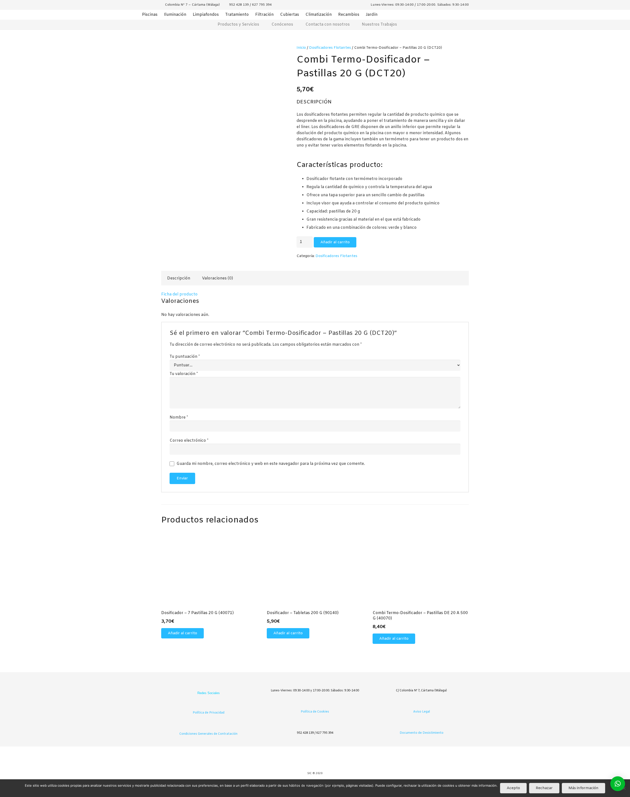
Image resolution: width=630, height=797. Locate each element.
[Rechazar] (623, 788)
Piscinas (150, 14)
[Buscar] (432, 24)
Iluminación (175, 14)
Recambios (348, 14)
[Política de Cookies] (315, 704)
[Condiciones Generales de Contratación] (208, 726)
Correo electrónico (189, 440)
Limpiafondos (206, 14)
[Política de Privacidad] (208, 705)
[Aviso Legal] (421, 704)
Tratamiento (237, 14)
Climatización (318, 14)
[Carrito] (417, 24)
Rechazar (544, 788)
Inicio (301, 48)
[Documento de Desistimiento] (421, 725)
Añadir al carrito (335, 242)
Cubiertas (289, 14)
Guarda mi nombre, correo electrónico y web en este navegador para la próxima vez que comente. (270, 463)
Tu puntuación (185, 356)
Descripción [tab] (178, 278)
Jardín (372, 14)
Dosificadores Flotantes (330, 48)
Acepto (513, 788)
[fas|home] (197, 24)
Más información (583, 788)
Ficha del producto (179, 294)
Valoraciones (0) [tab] (217, 278)
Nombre (179, 417)
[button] (182, 633)
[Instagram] (213, 685)
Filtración (264, 14)
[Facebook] (203, 685)
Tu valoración (184, 373)
